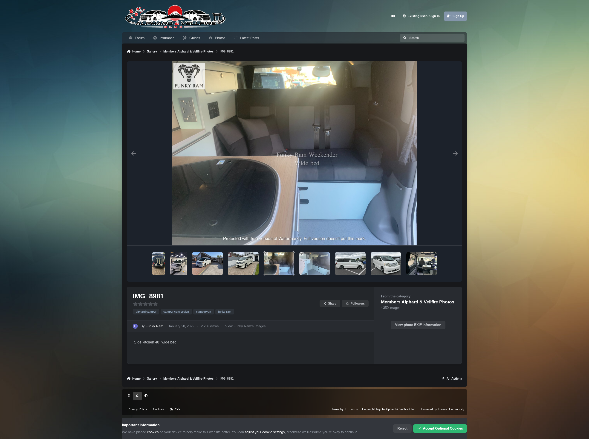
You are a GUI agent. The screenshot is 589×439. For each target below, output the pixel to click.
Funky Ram (154, 326)
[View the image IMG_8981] (279, 263)
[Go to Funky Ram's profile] (135, 326)
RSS (176, 409)
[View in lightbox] (294, 153)
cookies (153, 432)
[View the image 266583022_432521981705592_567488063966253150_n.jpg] (178, 263)
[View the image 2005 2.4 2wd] (350, 263)
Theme (334, 409)
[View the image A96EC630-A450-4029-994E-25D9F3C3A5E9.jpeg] (158, 263)
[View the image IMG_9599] (421, 263)
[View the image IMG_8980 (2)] (314, 263)
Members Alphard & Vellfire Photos (417, 301)
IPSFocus (351, 409)
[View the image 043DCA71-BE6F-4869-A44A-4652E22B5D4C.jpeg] (207, 263)
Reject (402, 428)
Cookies (158, 409)
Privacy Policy (137, 409)
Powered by (442, 409)
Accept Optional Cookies (443, 428)
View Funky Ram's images (245, 326)
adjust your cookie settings (265, 432)
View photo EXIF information (418, 325)
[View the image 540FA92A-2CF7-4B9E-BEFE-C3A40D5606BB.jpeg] (243, 263)
